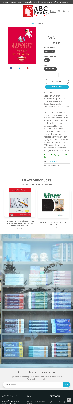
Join (66, 385)
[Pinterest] (59, 402)
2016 (46, 60)
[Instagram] (64, 402)
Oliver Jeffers (49, 51)
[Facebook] (55, 402)
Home (32, 23)
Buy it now (57, 87)
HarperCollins (55, 161)
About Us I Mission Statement (35, 401)
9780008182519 (50, 69)
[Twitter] (50, 402)
